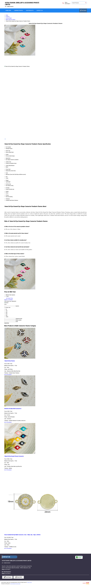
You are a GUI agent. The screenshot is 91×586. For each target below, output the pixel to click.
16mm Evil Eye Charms (9, 361)
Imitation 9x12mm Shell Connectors (12, 408)
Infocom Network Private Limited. (15, 583)
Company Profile (18, 10)
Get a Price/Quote (8, 374)
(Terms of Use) (29, 582)
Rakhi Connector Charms (10, 19)
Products (7, 16)
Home (7, 15)
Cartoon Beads (9, 18)
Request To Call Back (8, 299)
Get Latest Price (9, 298)
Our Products (29, 10)
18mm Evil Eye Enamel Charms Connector (14, 456)
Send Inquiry (83, 10)
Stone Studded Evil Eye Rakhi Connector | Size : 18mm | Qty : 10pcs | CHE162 (22, 534)
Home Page (8, 10)
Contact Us (40, 10)
